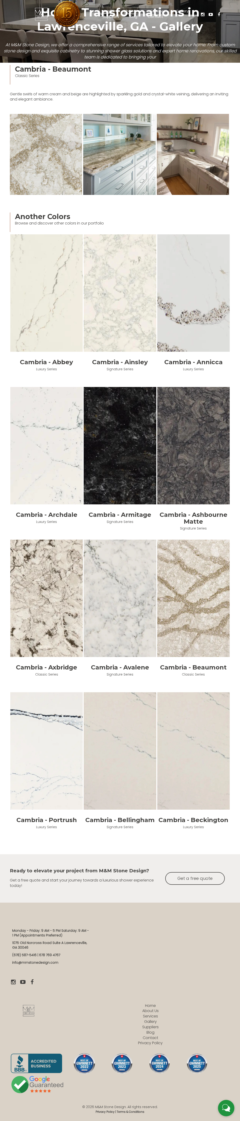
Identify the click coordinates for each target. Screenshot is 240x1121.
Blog (150, 1032)
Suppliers (150, 1027)
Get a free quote (195, 878)
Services (150, 1016)
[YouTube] (210, 14)
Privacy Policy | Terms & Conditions (120, 1112)
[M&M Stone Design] (41, 13)
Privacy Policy (150, 1043)
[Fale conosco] (226, 1108)
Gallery (150, 1021)
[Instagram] (202, 14)
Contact (150, 1037)
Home (150, 1005)
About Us (150, 1010)
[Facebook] (218, 14)
